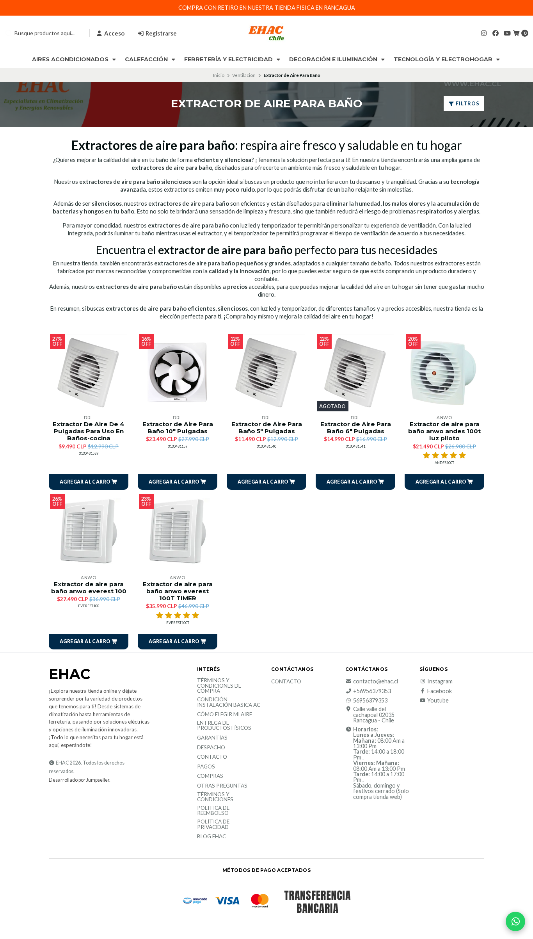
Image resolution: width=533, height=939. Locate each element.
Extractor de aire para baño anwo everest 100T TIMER (178, 591)
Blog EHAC (211, 836)
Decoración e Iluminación (334, 59)
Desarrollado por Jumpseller (79, 780)
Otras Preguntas (222, 786)
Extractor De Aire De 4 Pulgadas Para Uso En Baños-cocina (88, 431)
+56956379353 (372, 691)
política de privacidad (213, 824)
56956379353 (370, 700)
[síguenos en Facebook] (495, 33)
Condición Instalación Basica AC (228, 702)
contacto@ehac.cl (375, 681)
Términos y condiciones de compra (219, 686)
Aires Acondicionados (71, 59)
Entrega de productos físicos (224, 725)
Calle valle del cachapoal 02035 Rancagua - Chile (373, 714)
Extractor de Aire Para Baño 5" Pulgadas (266, 428)
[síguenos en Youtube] (507, 33)
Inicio (218, 75)
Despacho (211, 747)
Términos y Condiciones (215, 797)
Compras (210, 776)
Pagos (206, 767)
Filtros (467, 103)
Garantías (212, 738)
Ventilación (244, 75)
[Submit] (8, 33)
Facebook (439, 691)
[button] (88, 482)
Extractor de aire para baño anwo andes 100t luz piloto (444, 431)
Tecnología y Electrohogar (444, 59)
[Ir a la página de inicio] (266, 33)
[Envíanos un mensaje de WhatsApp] (515, 921)
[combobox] (44, 33)
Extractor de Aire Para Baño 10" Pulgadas (177, 428)
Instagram (440, 681)
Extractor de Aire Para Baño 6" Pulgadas (355, 428)
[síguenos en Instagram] (484, 33)
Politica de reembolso (213, 811)
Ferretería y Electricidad (229, 59)
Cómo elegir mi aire (224, 714)
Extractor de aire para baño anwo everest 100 (88, 588)
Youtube (438, 700)
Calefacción (147, 59)
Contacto (212, 757)
